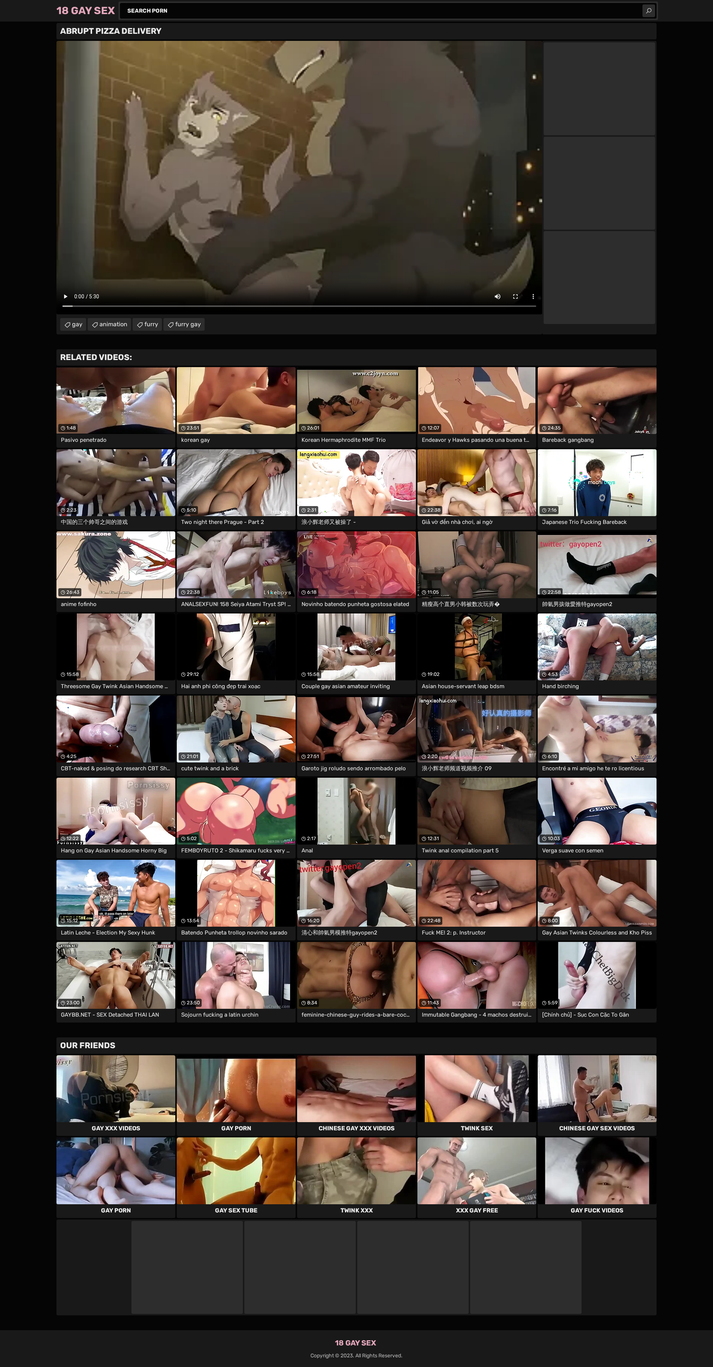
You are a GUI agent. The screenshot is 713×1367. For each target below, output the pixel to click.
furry (151, 324)
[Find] (648, 10)
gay (77, 324)
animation (113, 324)
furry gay (188, 324)
